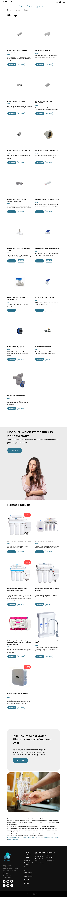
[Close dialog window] (64, 3)
